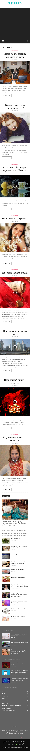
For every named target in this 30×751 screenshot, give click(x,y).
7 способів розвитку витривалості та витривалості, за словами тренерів (19, 636)
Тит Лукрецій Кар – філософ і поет (19, 608)
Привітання (18, 743)
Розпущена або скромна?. (15, 218)
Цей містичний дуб (15, 538)
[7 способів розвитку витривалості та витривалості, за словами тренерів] (6, 636)
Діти (9, 741)
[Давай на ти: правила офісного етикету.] (15, 72)
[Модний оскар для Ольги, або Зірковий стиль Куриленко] (6, 564)
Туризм (24, 743)
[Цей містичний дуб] (6, 540)
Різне (13, 744)
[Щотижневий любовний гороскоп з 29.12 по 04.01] (6, 603)
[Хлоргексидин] (6, 556)
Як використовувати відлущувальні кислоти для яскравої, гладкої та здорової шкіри (19, 651)
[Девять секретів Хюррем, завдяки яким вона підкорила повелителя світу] (15, 509)
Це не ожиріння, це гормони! (18, 616)
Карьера (23, 741)
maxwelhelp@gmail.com (20, 737)
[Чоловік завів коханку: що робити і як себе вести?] (6, 548)
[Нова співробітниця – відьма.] (15, 401)
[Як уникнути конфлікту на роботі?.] (15, 460)
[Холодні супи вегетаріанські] (6, 579)
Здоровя (14, 741)
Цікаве (5, 741)
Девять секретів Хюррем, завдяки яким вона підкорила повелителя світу (14, 524)
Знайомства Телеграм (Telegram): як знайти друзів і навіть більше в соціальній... (19, 672)
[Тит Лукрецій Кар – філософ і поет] (6, 611)
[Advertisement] (15, 23)
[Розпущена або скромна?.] (15, 237)
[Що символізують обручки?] (6, 571)
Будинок (5, 743)
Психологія (14, 50)
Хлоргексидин (14, 554)
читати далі (7, 95)
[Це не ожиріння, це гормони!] (6, 618)
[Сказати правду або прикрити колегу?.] (15, 128)
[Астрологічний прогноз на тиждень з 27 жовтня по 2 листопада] (6, 680)
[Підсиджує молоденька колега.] (15, 347)
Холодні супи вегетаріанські (18, 577)
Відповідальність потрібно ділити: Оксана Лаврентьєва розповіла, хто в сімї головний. (19, 586)
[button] (2, 41)
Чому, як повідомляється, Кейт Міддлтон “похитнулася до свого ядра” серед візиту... (19, 594)
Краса (18, 741)
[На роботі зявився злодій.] (15, 292)
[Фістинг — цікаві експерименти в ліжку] (6, 665)
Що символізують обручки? (17, 569)
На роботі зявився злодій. (15, 272)
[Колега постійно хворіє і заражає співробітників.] (15, 186)
